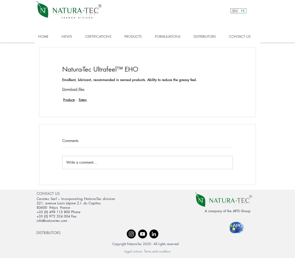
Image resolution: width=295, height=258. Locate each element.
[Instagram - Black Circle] (131, 233)
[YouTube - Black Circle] (142, 233)
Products (69, 100)
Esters (83, 100)
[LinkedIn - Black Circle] (153, 233)
